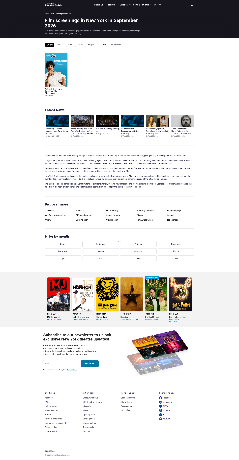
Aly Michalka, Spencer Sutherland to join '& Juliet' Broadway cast (157, 131)
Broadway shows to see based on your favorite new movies (57, 131)
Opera (48, 220)
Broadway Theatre (151, 319)
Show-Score (126, 402)
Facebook (167, 398)
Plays (85, 410)
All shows (49, 210)
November (176, 244)
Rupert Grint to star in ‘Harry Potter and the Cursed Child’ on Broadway (182, 131)
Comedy (171, 215)
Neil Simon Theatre (54, 319)
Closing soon (112, 220)
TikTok (166, 406)
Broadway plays (174, 210)
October (138, 244)
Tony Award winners (145, 220)
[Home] (53, 5)
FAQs (47, 402)
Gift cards (87, 431)
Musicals (87, 406)
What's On (98, 5)
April (63, 258)
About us (49, 398)
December (63, 251)
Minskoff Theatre (102, 319)
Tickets (111, 5)
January (100, 251)
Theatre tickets (89, 427)
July (176, 258)
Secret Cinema (127, 406)
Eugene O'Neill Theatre (80, 319)
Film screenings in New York (61, 14)
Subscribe (89, 363)
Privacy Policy (72, 370)
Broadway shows (90, 398)
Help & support (51, 406)
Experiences (172, 220)
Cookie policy (51, 431)
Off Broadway (112, 210)
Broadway (80, 210)
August (63, 244)
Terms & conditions (53, 419)
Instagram (167, 402)
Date (59, 45)
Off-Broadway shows (92, 402)
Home (47, 14)
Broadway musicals (145, 210)
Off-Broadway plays (85, 215)
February (138, 251)
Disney (140, 215)
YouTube (166, 419)
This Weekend (115, 45)
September (101, 244)
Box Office (126, 410)
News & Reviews (141, 5)
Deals (80, 45)
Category (90, 45)
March (176, 251)
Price (70, 45)
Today (103, 45)
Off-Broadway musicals (55, 215)
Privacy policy (51, 427)
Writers (48, 414)
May (101, 258)
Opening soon (82, 220)
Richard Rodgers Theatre (129, 319)
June (138, 258)
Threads (166, 410)
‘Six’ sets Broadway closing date (107, 130)
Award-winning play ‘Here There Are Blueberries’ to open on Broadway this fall (82, 131)
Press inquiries (51, 410)
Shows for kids (113, 215)
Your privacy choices (54, 423)
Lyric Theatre (173, 321)
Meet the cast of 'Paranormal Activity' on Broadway (131, 131)
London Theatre (128, 398)
